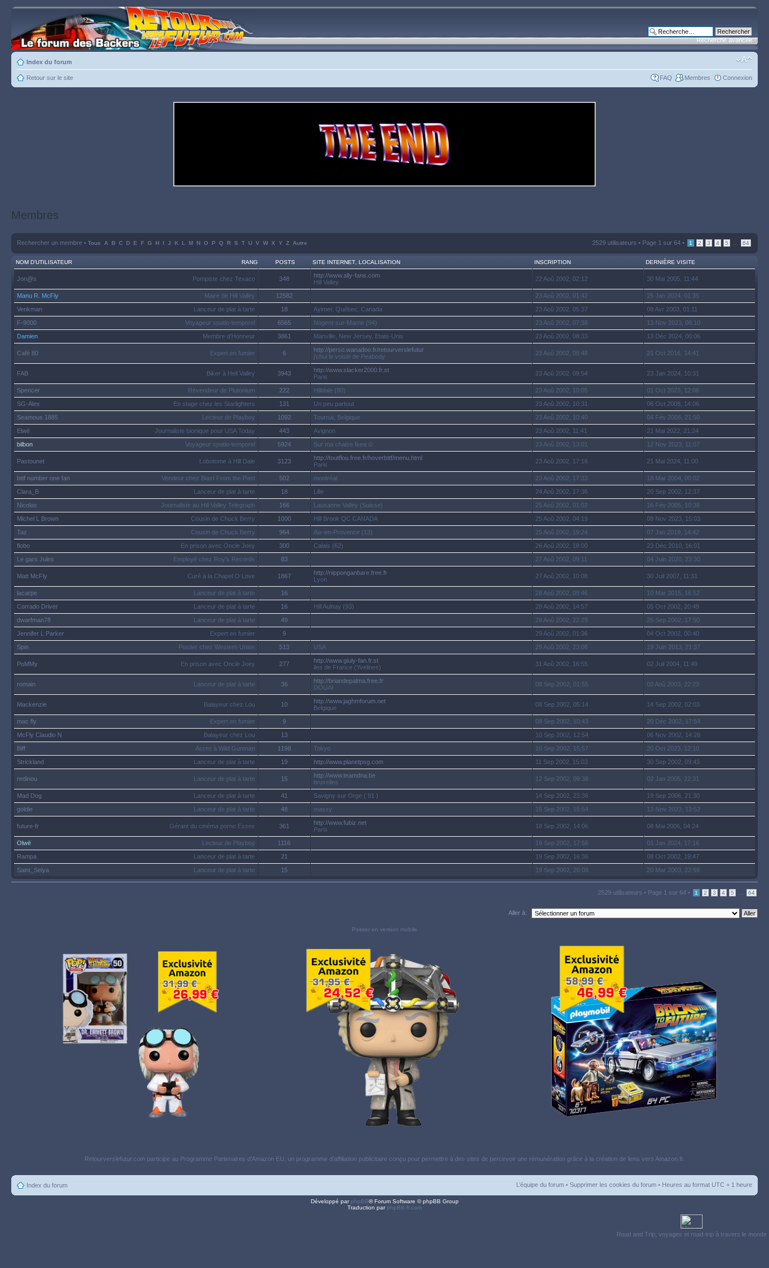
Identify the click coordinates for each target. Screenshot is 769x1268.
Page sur (661, 242)
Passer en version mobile (384, 929)
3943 (284, 373)
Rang (250, 262)
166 (284, 505)
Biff (21, 748)
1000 (284, 518)
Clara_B (28, 491)
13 (284, 734)
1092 (284, 417)
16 (284, 593)
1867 (284, 576)
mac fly (27, 721)
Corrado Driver (37, 606)
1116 (284, 843)
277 (284, 663)
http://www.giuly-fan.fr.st (346, 660)
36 (284, 684)
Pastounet (30, 461)
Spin (23, 647)
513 (284, 647)
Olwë (24, 843)
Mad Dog (29, 795)
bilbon (25, 444)
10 (284, 704)
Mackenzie (32, 704)
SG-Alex (28, 403)
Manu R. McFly (38, 295)
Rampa (27, 856)
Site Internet (333, 262)
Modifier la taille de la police (744, 60)
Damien (27, 336)
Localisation (379, 262)
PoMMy (27, 663)
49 (284, 620)
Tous (94, 243)
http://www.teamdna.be (344, 775)
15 (284, 778)
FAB (22, 373)
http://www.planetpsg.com (348, 761)
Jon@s (27, 278)
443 (284, 430)
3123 (284, 461)
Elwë (23, 430)
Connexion (737, 77)
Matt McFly (32, 576)
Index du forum (49, 62)
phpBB (360, 1201)
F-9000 (27, 322)
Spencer (28, 390)
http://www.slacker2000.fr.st (351, 370)
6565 (284, 322)
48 (284, 809)
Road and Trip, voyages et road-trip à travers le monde (691, 1234)
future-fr (28, 826)
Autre (300, 243)
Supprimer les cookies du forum (613, 1184)
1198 (284, 748)
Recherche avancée (724, 40)
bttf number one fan (43, 478)
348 (284, 278)
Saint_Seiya (33, 870)
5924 (284, 444)
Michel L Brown (38, 518)
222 (284, 390)
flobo (23, 545)
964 (284, 532)
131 (284, 403)
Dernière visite (670, 262)
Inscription (552, 262)
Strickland (30, 761)
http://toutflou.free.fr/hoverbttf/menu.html (368, 457)
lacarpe (27, 593)
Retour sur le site (49, 77)
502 (284, 478)
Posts (285, 262)
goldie (25, 809)
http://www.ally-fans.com (347, 275)
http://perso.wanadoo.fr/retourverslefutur (369, 349)
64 (746, 243)
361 (284, 826)
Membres (697, 77)
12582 (284, 295)
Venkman (29, 309)
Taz (22, 532)
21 (284, 856)
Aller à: (517, 912)
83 (284, 559)
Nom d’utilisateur (44, 262)
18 (284, 309)
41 (284, 795)
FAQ (666, 77)
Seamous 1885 (37, 417)
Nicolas (27, 505)
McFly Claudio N (39, 734)
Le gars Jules (35, 559)
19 (284, 761)
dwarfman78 (34, 620)
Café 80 (27, 353)
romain (26, 684)
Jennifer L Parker (40, 633)
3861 (284, 336)
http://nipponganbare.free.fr (350, 572)
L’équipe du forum (540, 1184)
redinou (27, 778)
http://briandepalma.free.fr (348, 680)
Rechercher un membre (49, 242)
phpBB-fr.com (404, 1207)
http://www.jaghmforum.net (350, 701)
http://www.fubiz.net (340, 822)
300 (284, 545)
